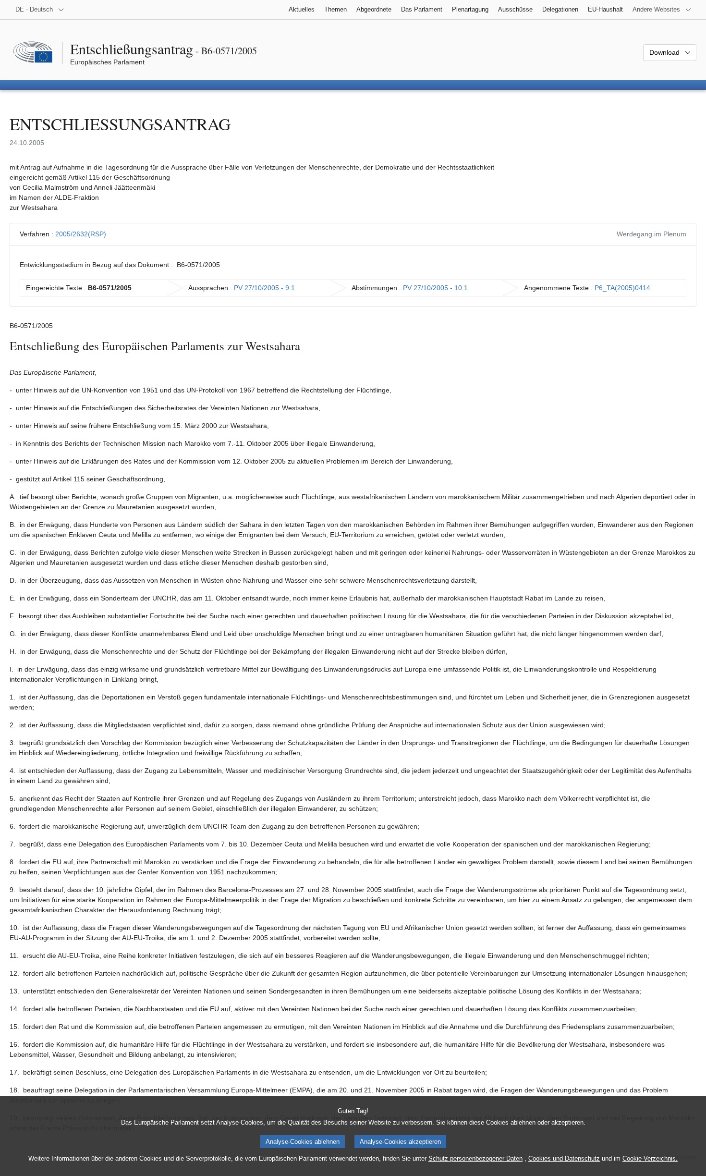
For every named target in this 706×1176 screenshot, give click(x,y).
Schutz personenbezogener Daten (475, 1158)
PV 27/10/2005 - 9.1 (264, 288)
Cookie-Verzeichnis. (650, 1158)
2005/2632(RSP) (80, 234)
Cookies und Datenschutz (564, 1158)
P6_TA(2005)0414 (622, 288)
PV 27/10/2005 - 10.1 (435, 288)
